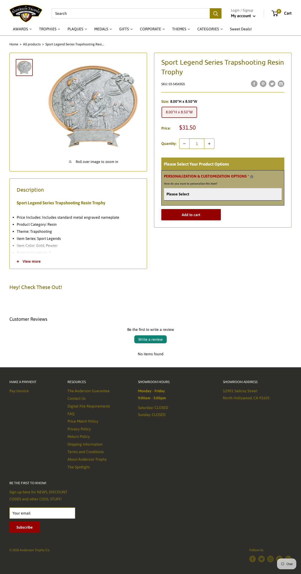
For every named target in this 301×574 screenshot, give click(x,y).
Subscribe (24, 527)
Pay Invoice (19, 391)
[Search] (216, 13)
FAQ (71, 414)
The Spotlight (78, 467)
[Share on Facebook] (254, 83)
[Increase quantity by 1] (209, 144)
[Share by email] (281, 83)
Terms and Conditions (85, 452)
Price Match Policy (82, 421)
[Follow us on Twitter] (261, 559)
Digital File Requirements (88, 406)
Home (13, 44)
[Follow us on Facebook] (252, 559)
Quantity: (168, 143)
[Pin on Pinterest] (263, 83)
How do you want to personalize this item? (190, 183)
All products (32, 44)
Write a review (150, 339)
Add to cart (191, 215)
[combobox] (131, 13)
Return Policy (78, 436)
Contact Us (76, 398)
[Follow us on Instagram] (270, 559)
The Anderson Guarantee (88, 391)
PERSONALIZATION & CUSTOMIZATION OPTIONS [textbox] (212, 179)
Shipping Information (85, 444)
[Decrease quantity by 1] (184, 144)
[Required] (251, 176)
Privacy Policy (79, 429)
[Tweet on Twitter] (272, 83)
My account (241, 15)
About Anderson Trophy (87, 459)
